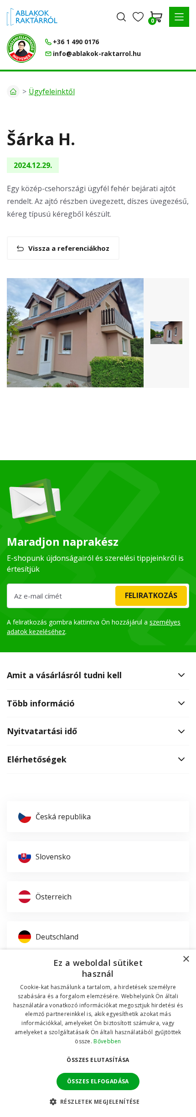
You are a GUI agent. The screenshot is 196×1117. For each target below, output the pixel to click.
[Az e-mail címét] (98, 596)
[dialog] (98, 1033)
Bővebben (107, 1041)
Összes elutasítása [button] (98, 1060)
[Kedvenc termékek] (138, 16)
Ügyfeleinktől (52, 91)
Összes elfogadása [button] (98, 1081)
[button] (179, 17)
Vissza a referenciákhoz (68, 248)
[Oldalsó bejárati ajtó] (75, 332)
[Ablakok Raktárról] (32, 17)
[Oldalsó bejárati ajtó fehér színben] (166, 332)
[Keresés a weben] (121, 16)
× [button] (185, 959)
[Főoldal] (13, 91)
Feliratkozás (151, 595)
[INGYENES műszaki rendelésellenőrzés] (21, 48)
